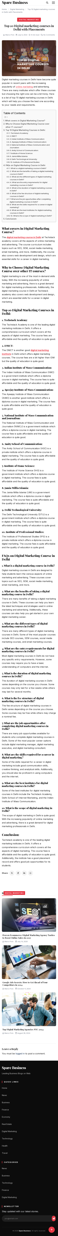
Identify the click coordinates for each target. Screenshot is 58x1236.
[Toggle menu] (53, 2)
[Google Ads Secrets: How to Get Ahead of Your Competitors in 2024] (29, 962)
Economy (6, 1117)
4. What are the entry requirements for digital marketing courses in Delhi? (28, 183)
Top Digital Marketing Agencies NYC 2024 (22, 1029)
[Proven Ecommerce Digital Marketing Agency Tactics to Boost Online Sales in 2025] (29, 915)
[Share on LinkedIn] (24, 873)
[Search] (47, 2)
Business (6, 1102)
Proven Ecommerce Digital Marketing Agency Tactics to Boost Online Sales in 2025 (28, 936)
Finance (5, 1110)
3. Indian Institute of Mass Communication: (27, 139)
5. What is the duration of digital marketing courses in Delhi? (31, 189)
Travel (5, 1153)
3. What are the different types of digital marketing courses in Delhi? (30, 178)
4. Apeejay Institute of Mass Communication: (28, 142)
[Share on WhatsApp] (30, 873)
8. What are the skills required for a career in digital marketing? (31, 205)
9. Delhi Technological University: (24, 159)
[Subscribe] (54, 1218)
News (4, 1095)
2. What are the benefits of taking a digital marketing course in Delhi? (31, 172)
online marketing (24, 86)
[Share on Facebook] (18, 873)
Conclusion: (11, 219)
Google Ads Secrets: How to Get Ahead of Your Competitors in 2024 (25, 983)
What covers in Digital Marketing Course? (25, 120)
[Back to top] (52, 1230)
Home (4, 9)
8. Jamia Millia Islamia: (19, 156)
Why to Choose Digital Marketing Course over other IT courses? (27, 125)
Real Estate (7, 1124)
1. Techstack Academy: (19, 133)
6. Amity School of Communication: (24, 150)
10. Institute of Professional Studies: (25, 162)
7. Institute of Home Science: (21, 153)
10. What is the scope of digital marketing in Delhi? (31, 216)
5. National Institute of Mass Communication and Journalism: (30, 146)
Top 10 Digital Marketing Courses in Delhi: (25, 130)
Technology (7, 1138)
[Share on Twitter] (11, 873)
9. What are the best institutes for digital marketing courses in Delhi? (31, 211)
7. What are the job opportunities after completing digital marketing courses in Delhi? (30, 200)
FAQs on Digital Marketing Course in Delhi (25, 165)
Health (5, 1146)
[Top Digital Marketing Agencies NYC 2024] (29, 1009)
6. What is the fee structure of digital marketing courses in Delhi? (29, 194)
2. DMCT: (13, 136)
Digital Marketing (17, 9)
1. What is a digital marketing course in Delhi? (27, 168)
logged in (20, 1053)
